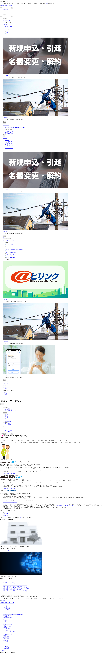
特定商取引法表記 (6, 648)
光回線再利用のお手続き (9, 133)
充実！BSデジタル (6, 431)
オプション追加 (6, 636)
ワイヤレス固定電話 (9, 143)
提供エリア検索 (6, 609)
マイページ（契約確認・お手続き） (9, 631)
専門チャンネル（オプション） (11, 410)
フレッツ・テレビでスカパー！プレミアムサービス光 (13, 429)
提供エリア (7, 415)
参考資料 (6, 417)
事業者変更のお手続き (9, 131)
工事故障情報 (5, 9)
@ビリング (5, 299)
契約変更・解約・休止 (7, 637)
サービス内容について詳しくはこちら (10, 473)
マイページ (5, 375)
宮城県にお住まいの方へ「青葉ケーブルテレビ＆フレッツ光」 (15, 585)
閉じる (4, 121)
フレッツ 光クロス (8, 26)
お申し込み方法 (8, 421)
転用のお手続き (8, 132)
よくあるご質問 (8, 424)
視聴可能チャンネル (9, 409)
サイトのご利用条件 (6, 645)
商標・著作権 (5, 646)
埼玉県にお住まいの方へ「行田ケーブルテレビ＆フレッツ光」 (15, 593)
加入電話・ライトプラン (9, 145)
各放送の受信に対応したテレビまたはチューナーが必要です (66, 505)
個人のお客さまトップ (7, 387)
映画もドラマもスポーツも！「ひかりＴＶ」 (11, 583)
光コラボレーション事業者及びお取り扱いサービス (15, 127)
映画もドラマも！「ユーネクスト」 (9, 582)
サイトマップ (5, 643)
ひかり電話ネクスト (9, 141)
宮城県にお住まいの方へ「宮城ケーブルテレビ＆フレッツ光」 (15, 586)
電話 (3, 619)
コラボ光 (4, 395)
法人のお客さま (6, 385)
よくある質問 (5, 641)
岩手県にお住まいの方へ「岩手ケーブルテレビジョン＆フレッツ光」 (16, 588)
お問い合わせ (5, 515)
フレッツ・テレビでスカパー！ (9, 430)
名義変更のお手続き (6, 635)
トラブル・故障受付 (6, 638)
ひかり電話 (7, 140)
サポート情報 (7, 423)
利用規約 (6, 416)
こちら (47, 3)
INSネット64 (5, 625)
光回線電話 (7, 142)
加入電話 (6, 144)
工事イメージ (7, 418)
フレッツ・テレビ (6, 389)
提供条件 (6, 414)
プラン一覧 (5, 24)
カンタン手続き (6, 75)
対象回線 (4, 392)
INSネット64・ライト (9, 148)
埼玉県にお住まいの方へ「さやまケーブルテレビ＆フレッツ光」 (15, 591)
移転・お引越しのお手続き (8, 634)
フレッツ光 (5, 388)
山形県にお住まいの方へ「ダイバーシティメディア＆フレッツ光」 (16, 587)
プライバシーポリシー (7, 647)
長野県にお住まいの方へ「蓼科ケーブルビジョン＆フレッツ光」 (15, 590)
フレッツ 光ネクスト (9, 27)
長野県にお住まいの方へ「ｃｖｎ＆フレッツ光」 (12, 589)
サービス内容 (7, 408)
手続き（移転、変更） (7, 630)
